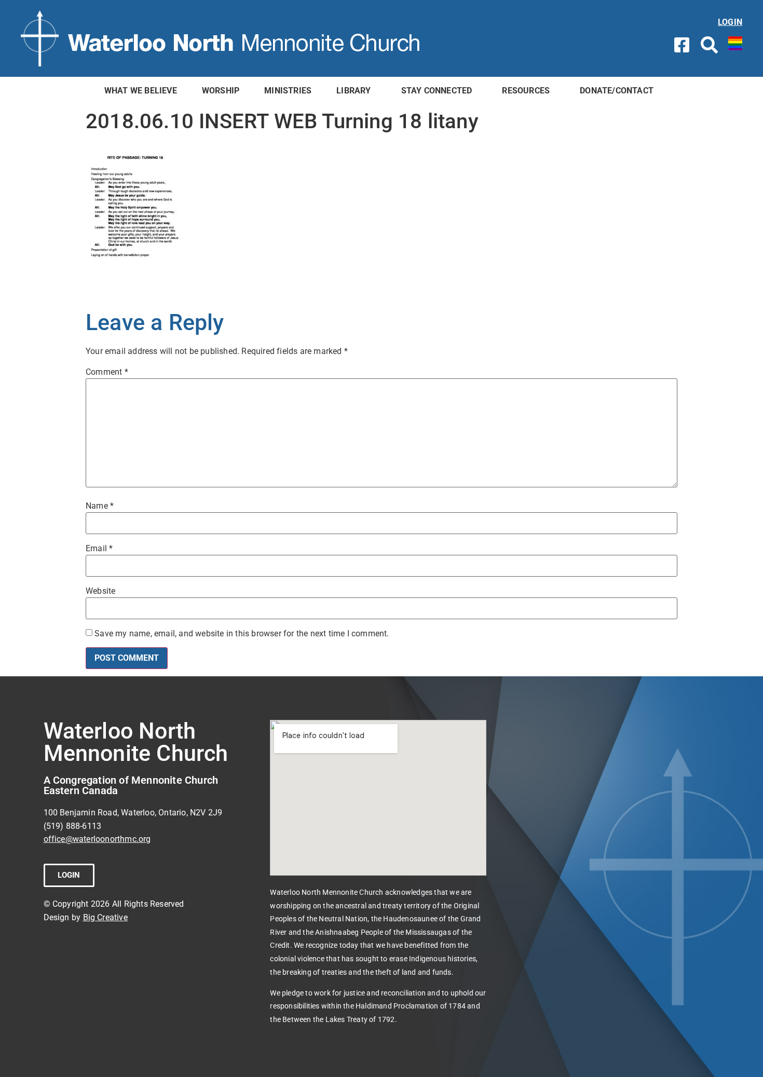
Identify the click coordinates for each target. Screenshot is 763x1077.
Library (353, 91)
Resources (526, 91)
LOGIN (730, 22)
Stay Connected (436, 91)
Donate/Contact (616, 91)
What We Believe (140, 91)
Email (99, 548)
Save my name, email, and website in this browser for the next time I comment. (241, 634)
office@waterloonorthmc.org (97, 839)
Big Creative (105, 917)
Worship (220, 91)
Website (100, 591)
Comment (107, 372)
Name (100, 506)
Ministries (287, 91)
